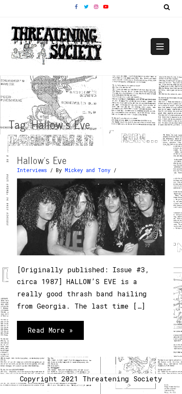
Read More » (50, 332)
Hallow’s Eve (42, 160)
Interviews (32, 170)
